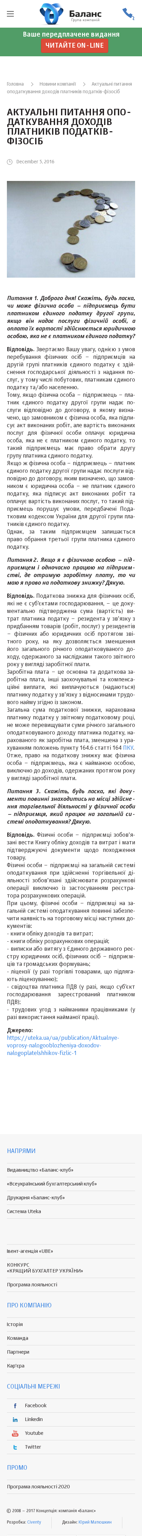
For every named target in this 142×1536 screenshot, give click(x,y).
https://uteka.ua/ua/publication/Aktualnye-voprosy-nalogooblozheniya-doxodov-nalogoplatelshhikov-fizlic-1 (63, 1046)
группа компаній (71, 14)
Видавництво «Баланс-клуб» (40, 1170)
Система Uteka (24, 1211)
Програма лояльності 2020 (38, 1486)
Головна (15, 84)
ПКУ (128, 748)
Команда (17, 1338)
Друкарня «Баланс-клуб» (36, 1197)
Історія (15, 1324)
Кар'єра (15, 1366)
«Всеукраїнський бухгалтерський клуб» (52, 1184)
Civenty (34, 1522)
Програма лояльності (32, 1284)
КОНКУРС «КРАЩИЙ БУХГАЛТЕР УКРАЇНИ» (45, 1268)
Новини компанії (58, 84)
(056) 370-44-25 (128, 14)
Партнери (18, 1352)
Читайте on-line (74, 45)
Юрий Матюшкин (95, 1522)
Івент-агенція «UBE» (30, 1251)
